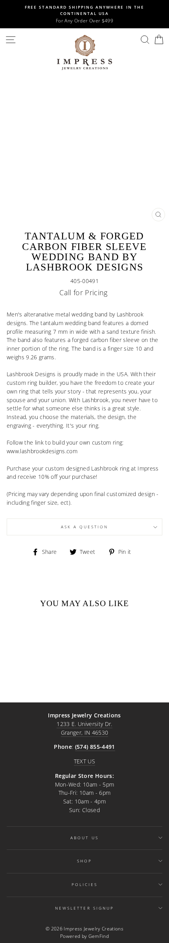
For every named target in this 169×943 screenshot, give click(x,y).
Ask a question (84, 526)
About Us (84, 837)
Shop (84, 861)
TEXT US (84, 761)
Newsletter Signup (84, 908)
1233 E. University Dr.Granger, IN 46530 (84, 728)
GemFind (98, 936)
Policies (84, 884)
